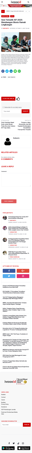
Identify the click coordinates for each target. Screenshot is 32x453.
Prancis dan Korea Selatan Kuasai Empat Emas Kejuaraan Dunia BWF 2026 (16, 367)
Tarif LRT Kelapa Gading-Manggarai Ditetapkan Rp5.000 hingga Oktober (13, 297)
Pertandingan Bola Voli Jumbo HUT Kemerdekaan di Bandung (18, 217)
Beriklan (3, 402)
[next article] (26, 11)
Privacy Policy (5, 404)
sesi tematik (11, 77)
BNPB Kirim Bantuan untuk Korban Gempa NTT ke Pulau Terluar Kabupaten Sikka (16, 350)
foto (12, 16)
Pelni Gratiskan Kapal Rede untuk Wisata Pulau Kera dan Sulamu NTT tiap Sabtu (8, 125)
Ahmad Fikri (13, 232)
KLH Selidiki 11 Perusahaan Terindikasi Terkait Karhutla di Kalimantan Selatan (14, 292)
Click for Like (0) (8, 98)
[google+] (18, 443)
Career (3, 400)
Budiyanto (6, 28)
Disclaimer (4, 407)
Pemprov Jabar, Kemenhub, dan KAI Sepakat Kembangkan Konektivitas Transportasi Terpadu (24, 126)
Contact (3, 397)
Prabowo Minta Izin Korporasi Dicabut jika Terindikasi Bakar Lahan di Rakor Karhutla (15, 323)
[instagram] (23, 276)
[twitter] (9, 276)
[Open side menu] (2, 2)
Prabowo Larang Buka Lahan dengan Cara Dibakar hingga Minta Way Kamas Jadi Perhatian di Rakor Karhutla (14, 317)
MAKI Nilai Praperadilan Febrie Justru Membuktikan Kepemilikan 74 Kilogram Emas (18, 253)
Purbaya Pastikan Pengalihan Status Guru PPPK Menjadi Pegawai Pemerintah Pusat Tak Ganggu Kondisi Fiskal (18, 241)
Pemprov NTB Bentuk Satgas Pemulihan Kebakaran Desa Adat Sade (14, 286)
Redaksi (3, 394)
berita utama (5, 16)
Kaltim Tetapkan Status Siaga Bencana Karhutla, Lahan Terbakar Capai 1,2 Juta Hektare (14, 310)
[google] (23, 271)
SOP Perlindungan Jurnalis (8, 409)
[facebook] (9, 271)
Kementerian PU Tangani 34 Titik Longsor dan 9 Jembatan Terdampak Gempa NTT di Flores (16, 340)
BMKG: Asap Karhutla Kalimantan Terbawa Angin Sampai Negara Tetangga (14, 303)
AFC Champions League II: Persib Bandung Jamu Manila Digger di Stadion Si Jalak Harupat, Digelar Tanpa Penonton (15, 344)
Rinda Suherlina (14, 257)
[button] (3, 42)
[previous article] (29, 11)
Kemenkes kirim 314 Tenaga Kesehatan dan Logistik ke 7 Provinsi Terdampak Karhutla (15, 329)
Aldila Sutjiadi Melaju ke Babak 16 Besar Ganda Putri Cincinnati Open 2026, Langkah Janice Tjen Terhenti (18, 228)
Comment (3, 171)
